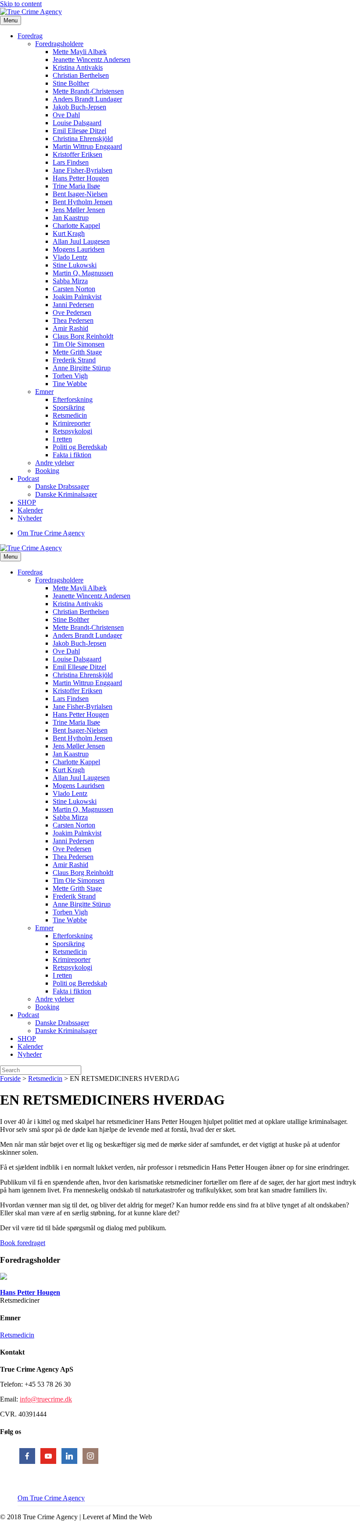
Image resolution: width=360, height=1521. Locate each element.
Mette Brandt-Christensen (88, 91)
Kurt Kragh (69, 233)
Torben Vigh (70, 375)
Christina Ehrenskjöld (83, 138)
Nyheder (30, 518)
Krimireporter (71, 423)
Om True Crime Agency (51, 533)
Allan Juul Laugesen (81, 241)
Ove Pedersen (72, 312)
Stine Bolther (71, 83)
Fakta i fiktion (72, 455)
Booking (47, 470)
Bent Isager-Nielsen (80, 194)
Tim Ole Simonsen (78, 344)
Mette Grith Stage (77, 352)
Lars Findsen (71, 162)
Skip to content (21, 3)
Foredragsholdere (59, 43)
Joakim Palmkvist (77, 296)
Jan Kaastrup (71, 217)
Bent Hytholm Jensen (82, 202)
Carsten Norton (74, 289)
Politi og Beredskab (80, 447)
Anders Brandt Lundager (87, 99)
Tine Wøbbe (70, 383)
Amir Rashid (70, 328)
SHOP (27, 502)
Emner (44, 391)
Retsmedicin (70, 415)
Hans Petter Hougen (81, 178)
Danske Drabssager (62, 486)
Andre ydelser (54, 462)
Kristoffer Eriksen (77, 154)
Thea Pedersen (73, 320)
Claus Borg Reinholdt (83, 336)
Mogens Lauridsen (78, 249)
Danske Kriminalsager (66, 494)
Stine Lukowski (75, 265)
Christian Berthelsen (81, 75)
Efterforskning (73, 399)
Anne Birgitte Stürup (82, 368)
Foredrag (30, 36)
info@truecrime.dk (46, 1399)
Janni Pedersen (73, 304)
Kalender (30, 510)
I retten (62, 439)
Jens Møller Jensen (79, 209)
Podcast (28, 478)
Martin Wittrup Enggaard (87, 146)
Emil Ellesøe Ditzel (79, 130)
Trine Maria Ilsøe (76, 186)
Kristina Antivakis (78, 67)
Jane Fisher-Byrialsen (82, 170)
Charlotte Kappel (76, 225)
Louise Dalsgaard (77, 122)
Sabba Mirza (70, 281)
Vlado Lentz (70, 257)
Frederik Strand (74, 360)
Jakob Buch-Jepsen (79, 107)
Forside (10, 1078)
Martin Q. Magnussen (83, 273)
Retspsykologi (72, 431)
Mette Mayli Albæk (80, 51)
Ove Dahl (66, 115)
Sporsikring (69, 407)
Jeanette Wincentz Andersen (91, 59)
